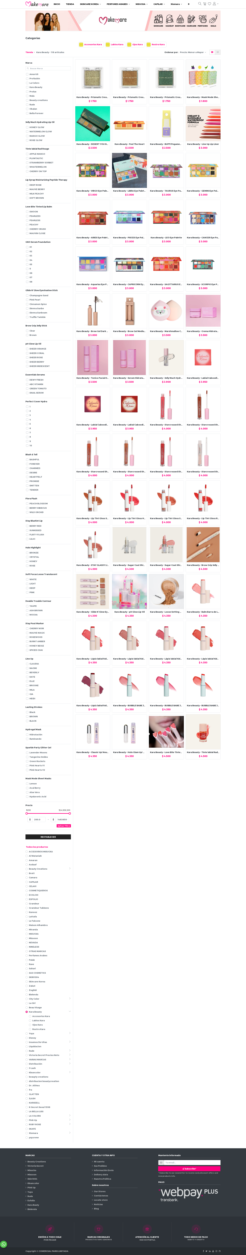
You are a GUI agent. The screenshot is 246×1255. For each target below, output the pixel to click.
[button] (189, 4)
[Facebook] (203, 1251)
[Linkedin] (210, 1251)
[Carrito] (204, 4)
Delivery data (101, 1174)
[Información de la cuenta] (215, 3)
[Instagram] (216, 1251)
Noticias (98, 1204)
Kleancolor (33, 1183)
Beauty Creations (36, 1161)
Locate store (101, 1200)
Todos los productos (37, 847)
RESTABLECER (48, 837)
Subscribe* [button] (190, 1168)
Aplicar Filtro (64, 826)
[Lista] (218, 52)
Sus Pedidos (100, 1166)
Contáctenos (101, 1195)
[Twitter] (206, 1251)
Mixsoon (31, 1174)
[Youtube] (213, 1251)
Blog (96, 1208)
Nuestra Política (102, 1179)
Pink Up (31, 1187)
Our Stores (99, 1191)
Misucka (31, 1170)
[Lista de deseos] (209, 4)
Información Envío (104, 1170)
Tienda (29, 52)
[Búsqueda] (199, 4)
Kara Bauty (33, 1205)
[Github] (220, 1251)
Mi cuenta (99, 1161)
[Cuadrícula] (212, 52)
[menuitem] (57, 4)
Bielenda (32, 1209)
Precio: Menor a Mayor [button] (192, 52)
